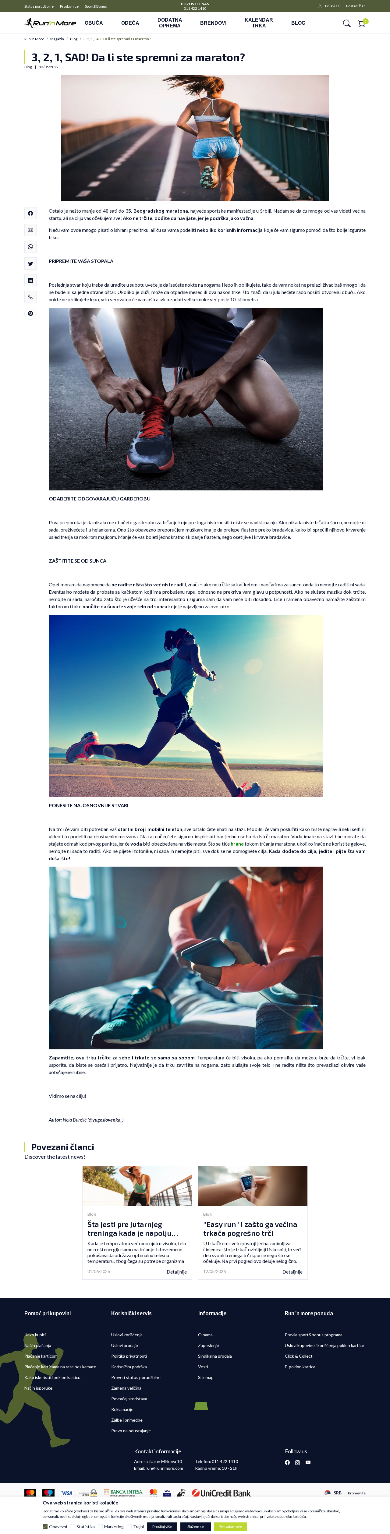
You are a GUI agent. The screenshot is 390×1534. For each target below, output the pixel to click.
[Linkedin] (30, 280)
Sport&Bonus (96, 6)
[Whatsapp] (30, 247)
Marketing (114, 1527)
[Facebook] (30, 213)
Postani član (356, 6)
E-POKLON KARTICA (195, 3)
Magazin (57, 39)
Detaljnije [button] (177, 1271)
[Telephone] (30, 297)
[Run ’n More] (50, 23)
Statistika (85, 1527)
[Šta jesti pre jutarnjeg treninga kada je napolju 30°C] (137, 1186)
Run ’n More (34, 39)
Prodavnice (69, 6)
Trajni (138, 1527)
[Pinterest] (30, 313)
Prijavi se (332, 6)
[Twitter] (30, 263)
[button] (347, 23)
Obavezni (58, 1527)
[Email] (30, 230)
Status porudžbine (39, 6)
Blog (73, 39)
